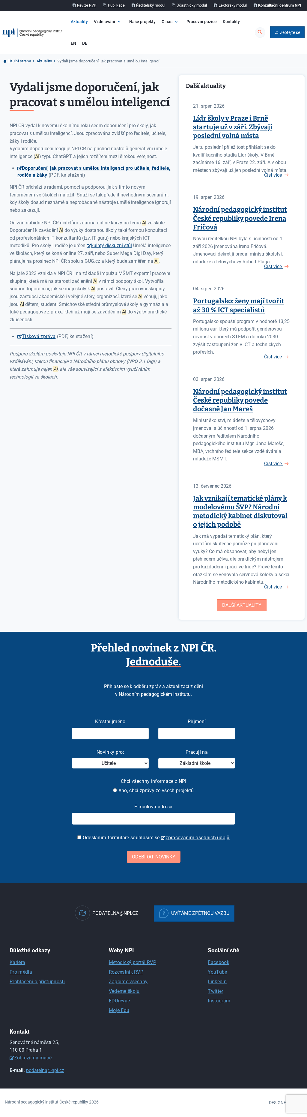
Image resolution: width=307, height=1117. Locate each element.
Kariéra (17, 962)
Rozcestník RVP (126, 972)
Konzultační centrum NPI (279, 5)
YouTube (217, 972)
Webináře (115, 50)
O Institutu (178, 40)
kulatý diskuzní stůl (111, 245)
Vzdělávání (104, 21)
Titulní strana (19, 61)
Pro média (21, 972)
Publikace (116, 5)
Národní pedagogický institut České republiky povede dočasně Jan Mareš (240, 400)
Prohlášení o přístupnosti (37, 981)
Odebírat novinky (153, 857)
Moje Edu (119, 1010)
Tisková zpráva (38, 336)
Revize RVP (86, 5)
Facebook (218, 962)
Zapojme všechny (128, 981)
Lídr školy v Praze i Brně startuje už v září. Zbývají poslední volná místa (232, 127)
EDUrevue (119, 1001)
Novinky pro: (110, 752)
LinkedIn (217, 981)
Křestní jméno (110, 721)
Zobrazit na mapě (33, 1058)
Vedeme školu (124, 991)
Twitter (215, 991)
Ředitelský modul (150, 5)
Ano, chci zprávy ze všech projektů (155, 790)
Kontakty (231, 21)
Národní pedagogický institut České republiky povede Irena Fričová (240, 218)
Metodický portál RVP (132, 962)
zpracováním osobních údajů (197, 837)
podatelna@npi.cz (45, 1070)
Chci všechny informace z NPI (153, 781)
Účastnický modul (192, 5)
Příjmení (197, 721)
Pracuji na (197, 752)
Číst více (273, 175)
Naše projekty (142, 21)
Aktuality (79, 21)
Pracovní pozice (201, 21)
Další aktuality (241, 605)
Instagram (219, 1001)
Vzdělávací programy (126, 40)
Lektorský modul (233, 5)
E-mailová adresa (153, 807)
